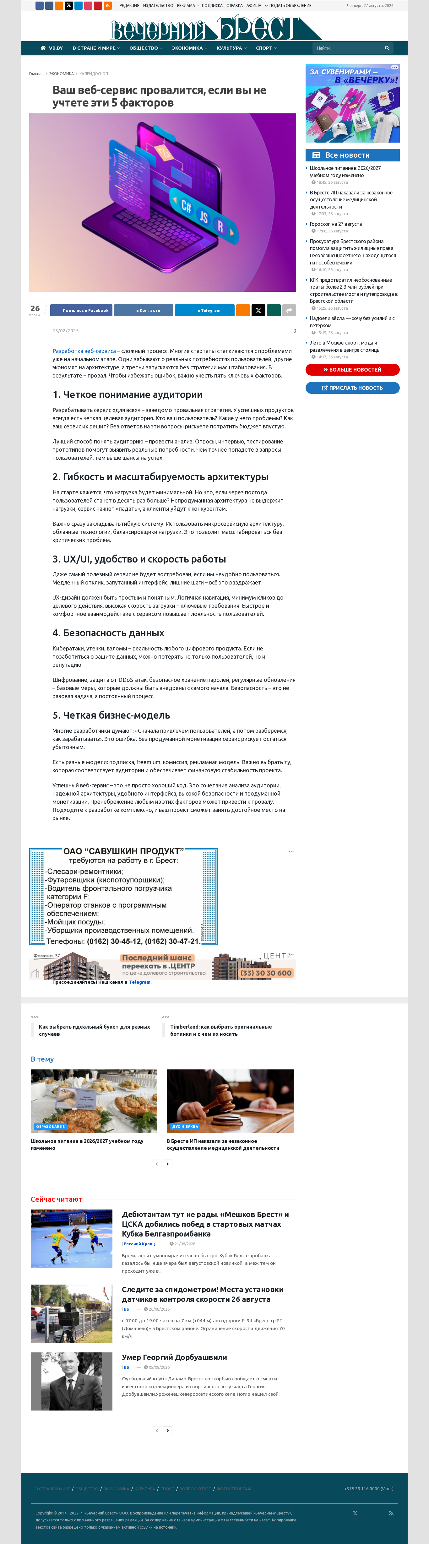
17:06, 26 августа (332, 231)
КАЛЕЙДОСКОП (93, 74)
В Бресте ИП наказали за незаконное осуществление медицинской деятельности (351, 199)
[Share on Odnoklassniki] (243, 310)
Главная (36, 74)
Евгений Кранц (139, 1244)
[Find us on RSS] (108, 5)
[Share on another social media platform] (289, 310)
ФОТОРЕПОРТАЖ (234, 1489)
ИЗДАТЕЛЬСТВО (158, 5)
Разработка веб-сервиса (84, 351)
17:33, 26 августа (332, 213)
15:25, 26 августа (332, 308)
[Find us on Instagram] (88, 5)
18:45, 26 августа (332, 182)
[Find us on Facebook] (39, 5)
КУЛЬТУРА (229, 48)
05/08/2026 (159, 1367)
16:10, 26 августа (332, 269)
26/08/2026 (159, 1309)
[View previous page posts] (156, 1164)
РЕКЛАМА (186, 5)
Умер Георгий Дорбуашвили (174, 1357)
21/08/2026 (184, 1244)
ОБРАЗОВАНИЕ (50, 1126)
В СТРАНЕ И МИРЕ (94, 48)
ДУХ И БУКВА (185, 1126)
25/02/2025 (65, 330)
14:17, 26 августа (332, 357)
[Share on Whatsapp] (274, 310)
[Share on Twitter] (258, 310)
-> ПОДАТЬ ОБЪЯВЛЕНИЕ (288, 5)
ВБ (126, 1309)
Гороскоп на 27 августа (336, 224)
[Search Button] (388, 48)
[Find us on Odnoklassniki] (59, 5)
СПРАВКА (234, 5)
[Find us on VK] (49, 5)
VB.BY (56, 48)
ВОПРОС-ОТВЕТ (195, 1489)
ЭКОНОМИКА (187, 48)
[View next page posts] (167, 1164)
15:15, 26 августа (332, 332)
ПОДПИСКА (212, 5)
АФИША (254, 5)
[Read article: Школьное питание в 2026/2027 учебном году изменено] (94, 1101)
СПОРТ (264, 48)
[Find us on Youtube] (98, 5)
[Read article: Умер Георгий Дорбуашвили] (71, 1381)
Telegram (139, 982)
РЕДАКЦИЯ (129, 5)
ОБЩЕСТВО (143, 48)
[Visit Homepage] (214, 26)
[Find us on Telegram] (78, 5)
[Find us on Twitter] (69, 5)
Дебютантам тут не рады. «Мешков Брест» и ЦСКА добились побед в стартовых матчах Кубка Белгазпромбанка (205, 1224)
